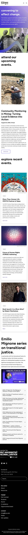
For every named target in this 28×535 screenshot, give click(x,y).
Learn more (5, 220)
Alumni (3, 502)
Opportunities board (7, 506)
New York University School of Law (8, 531)
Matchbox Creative (16, 529)
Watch (4, 328)
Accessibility (11, 532)
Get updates (4, 518)
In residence (4, 504)
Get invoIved (4, 497)
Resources (4, 490)
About (3, 488)
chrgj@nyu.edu (5, 513)
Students (3, 499)
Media (3, 515)
